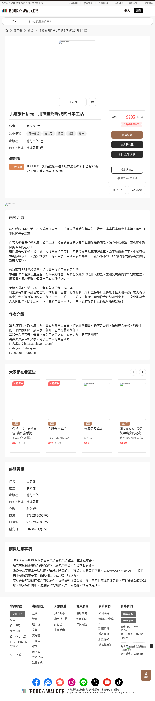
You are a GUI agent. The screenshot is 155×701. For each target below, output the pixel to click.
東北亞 (49, 133)
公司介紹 (103, 613)
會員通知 (15, 631)
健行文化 (32, 141)
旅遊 (30, 30)
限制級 (36, 651)
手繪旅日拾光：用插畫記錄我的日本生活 (63, 30)
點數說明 (103, 3)
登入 (127, 10)
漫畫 (34, 618)
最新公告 (81, 613)
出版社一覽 (60, 618)
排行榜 (58, 624)
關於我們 (133, 3)
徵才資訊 (103, 633)
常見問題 (88, 3)
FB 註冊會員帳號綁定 (18, 644)
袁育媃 (31, 126)
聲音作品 (37, 657)
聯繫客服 (148, 3)
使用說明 (73, 3)
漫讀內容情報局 (106, 620)
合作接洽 (128, 620)
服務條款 (103, 639)
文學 (34, 629)
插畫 (60, 133)
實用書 (18, 30)
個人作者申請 (18, 636)
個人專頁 (15, 625)
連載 (34, 613)
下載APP (118, 3)
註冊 (138, 10)
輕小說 (36, 624)
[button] (133, 372)
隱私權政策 (105, 644)
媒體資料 (103, 628)
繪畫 (71, 133)
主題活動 (59, 629)
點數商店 (37, 662)
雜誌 (34, 646)
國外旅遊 (34, 133)
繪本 (81, 133)
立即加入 (17, 614)
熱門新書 (59, 613)
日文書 (36, 640)
